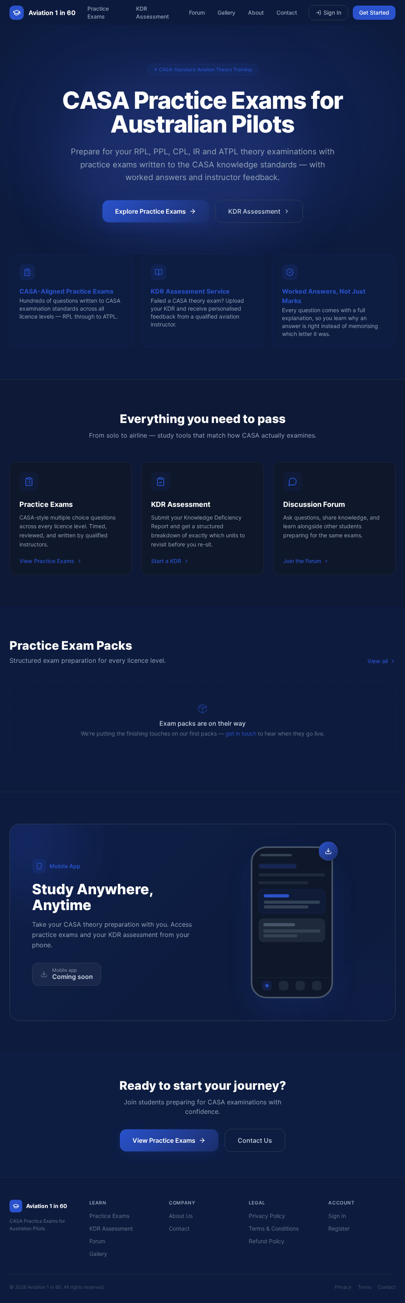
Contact (286, 12)
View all (377, 661)
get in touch (240, 733)
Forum (197, 12)
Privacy (343, 1287)
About (256, 12)
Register (339, 1228)
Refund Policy (266, 1241)
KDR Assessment (152, 12)
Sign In (332, 12)
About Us (181, 1215)
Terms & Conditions (274, 1228)
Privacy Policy (267, 1215)
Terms (364, 1287)
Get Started (374, 12)
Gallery (226, 12)
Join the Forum (302, 561)
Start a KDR (166, 561)
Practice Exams (98, 12)
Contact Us (255, 1140)
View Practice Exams (46, 561)
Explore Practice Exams (150, 211)
